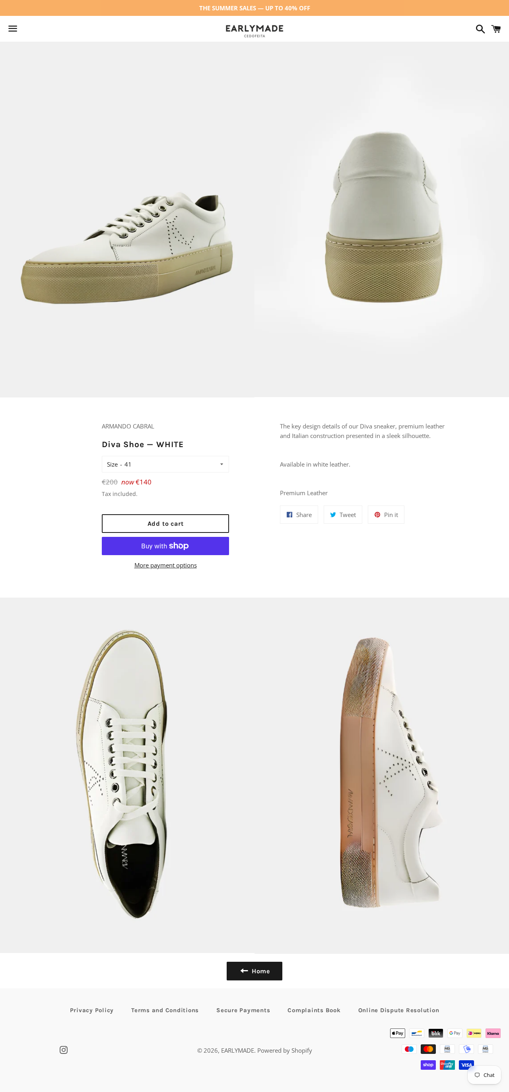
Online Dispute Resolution (398, 1010)
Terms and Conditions (165, 1010)
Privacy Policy (92, 1010)
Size (112, 464)
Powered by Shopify (284, 1050)
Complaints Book (314, 1010)
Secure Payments (243, 1010)
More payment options (165, 565)
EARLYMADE (237, 1050)
